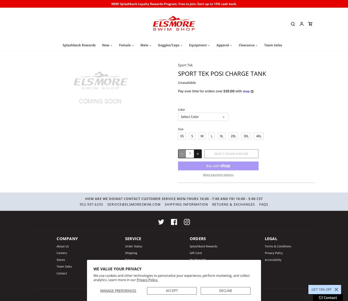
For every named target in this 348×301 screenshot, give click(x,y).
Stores (61, 260)
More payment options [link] (218, 174)
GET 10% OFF (321, 289)
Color (181, 109)
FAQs (263, 204)
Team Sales (64, 266)
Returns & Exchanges (233, 204)
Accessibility (273, 260)
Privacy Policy (274, 253)
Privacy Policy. (147, 280)
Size (180, 129)
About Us (63, 246)
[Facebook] (174, 222)
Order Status (133, 246)
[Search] (292, 23)
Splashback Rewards (204, 246)
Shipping (131, 253)
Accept (172, 291)
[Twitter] (161, 222)
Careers (62, 253)
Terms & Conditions (278, 246)
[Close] (336, 289)
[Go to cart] (310, 23)
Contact (62, 273)
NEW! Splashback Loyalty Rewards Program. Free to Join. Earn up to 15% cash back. (174, 4)
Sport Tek (185, 65)
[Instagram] (187, 222)
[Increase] (198, 154)
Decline (225, 291)
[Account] (301, 23)
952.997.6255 (91, 204)
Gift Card (196, 253)
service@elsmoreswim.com (134, 204)
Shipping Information (186, 204)
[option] (100, 88)
